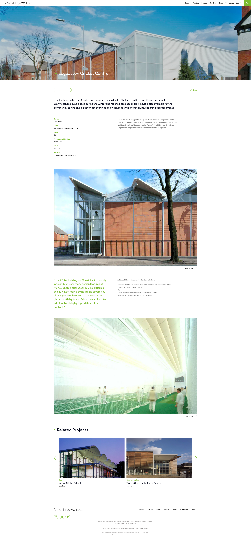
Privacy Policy (144, 528)
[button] (55, 458)
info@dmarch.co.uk (132, 523)
